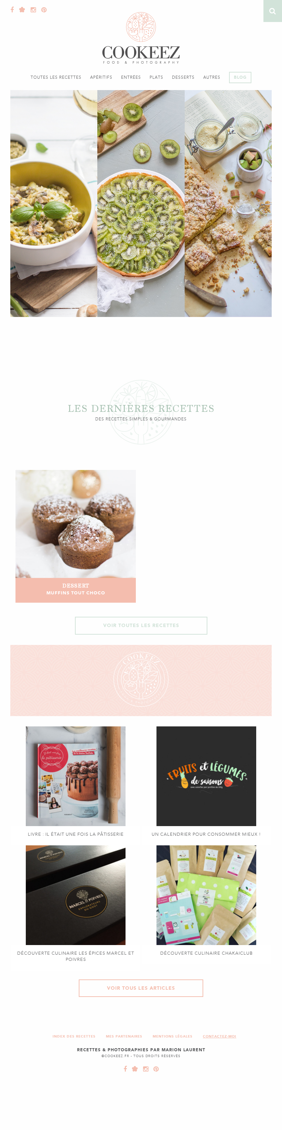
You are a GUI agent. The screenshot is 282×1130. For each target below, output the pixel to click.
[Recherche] (272, 11)
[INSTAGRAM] (144, 1069)
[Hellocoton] (20, 10)
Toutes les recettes (56, 77)
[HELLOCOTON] (133, 1069)
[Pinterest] (42, 10)
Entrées (131, 77)
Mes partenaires (124, 1036)
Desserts (183, 77)
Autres (211, 77)
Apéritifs (101, 77)
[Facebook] (12, 10)
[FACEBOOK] (125, 1069)
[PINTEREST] (154, 1069)
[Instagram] (31, 10)
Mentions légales (173, 1036)
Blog (240, 77)
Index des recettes (74, 1036)
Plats (156, 77)
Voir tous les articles (141, 988)
